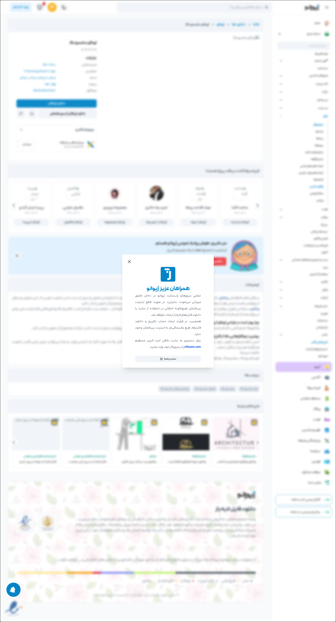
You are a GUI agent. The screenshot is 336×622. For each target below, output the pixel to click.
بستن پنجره (170, 359)
